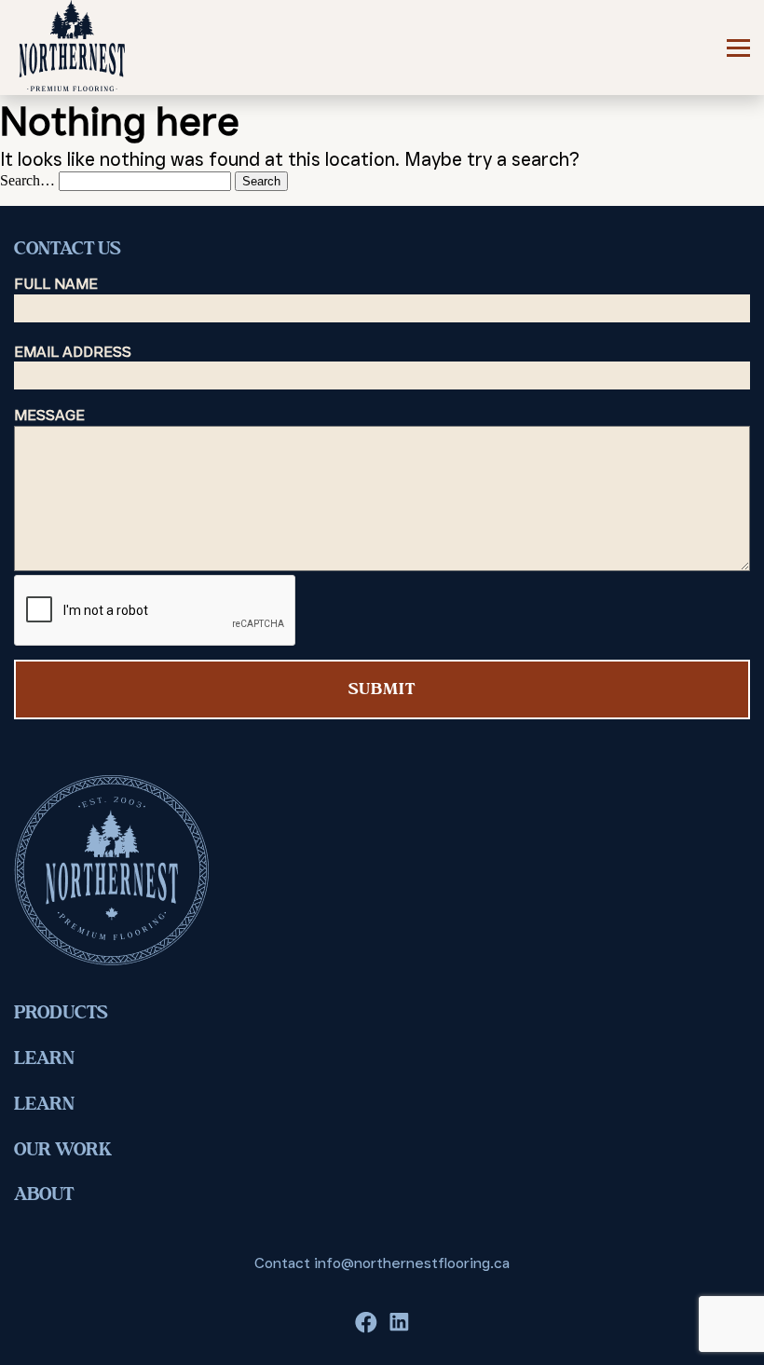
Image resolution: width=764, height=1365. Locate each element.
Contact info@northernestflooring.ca (382, 1263)
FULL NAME (56, 284)
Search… (27, 180)
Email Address (72, 352)
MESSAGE (49, 415)
